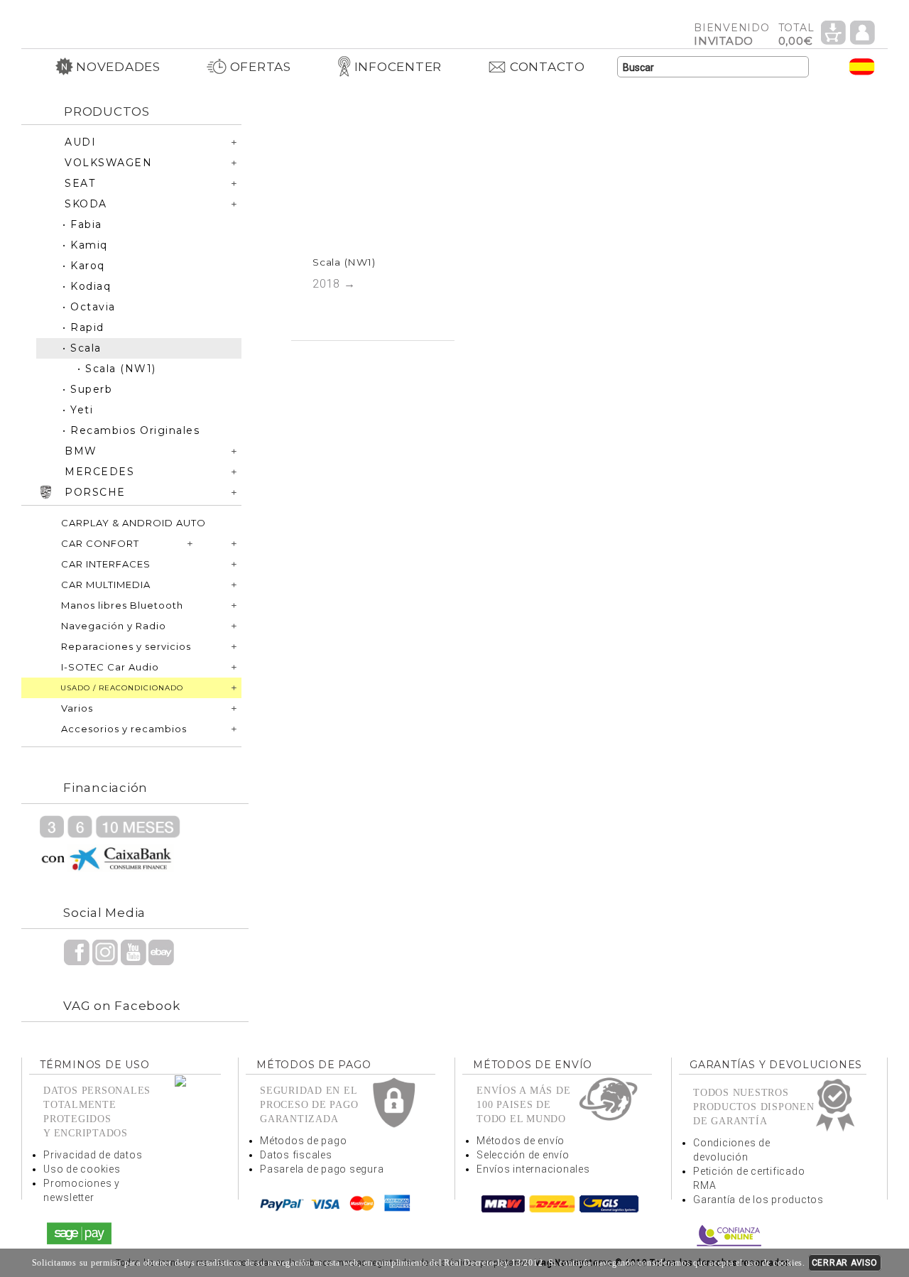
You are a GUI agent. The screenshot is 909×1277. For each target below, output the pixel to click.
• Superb (87, 389)
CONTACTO (547, 67)
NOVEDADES (118, 67)
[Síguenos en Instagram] (105, 951)
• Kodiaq (86, 286)
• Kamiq (85, 245)
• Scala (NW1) (116, 368)
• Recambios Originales (131, 430)
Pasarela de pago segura (321, 1169)
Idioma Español (862, 66)
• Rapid (83, 327)
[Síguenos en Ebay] (161, 951)
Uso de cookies (82, 1169)
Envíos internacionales (533, 1169)
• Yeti (77, 409)
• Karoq (83, 265)
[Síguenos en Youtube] (133, 951)
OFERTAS (260, 67)
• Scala (82, 348)
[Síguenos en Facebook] (76, 951)
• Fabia (82, 224)
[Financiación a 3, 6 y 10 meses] (110, 842)
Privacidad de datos (92, 1155)
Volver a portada (131, 20)
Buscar (798, 67)
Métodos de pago (303, 1140)
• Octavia (89, 306)
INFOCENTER (398, 67)
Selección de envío (523, 1155)
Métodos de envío (521, 1140)
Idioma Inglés (834, 66)
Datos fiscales (296, 1155)
